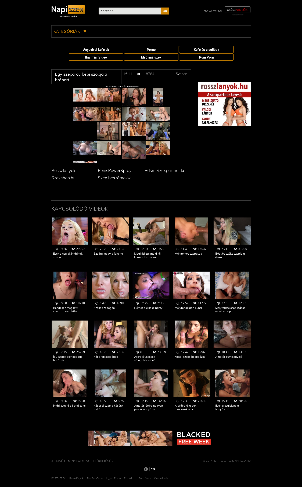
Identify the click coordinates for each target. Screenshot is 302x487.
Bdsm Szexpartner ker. (166, 171)
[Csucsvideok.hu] (237, 11)
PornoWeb (145, 478)
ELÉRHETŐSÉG (103, 461)
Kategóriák (67, 32)
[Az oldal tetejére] (252, 476)
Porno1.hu (129, 478)
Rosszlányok (63, 171)
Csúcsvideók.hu (162, 478)
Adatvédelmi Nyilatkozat (71, 461)
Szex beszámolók (114, 178)
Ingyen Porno (113, 478)
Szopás (182, 74)
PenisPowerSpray (115, 171)
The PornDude (95, 478)
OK (165, 11)
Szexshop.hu (63, 178)
